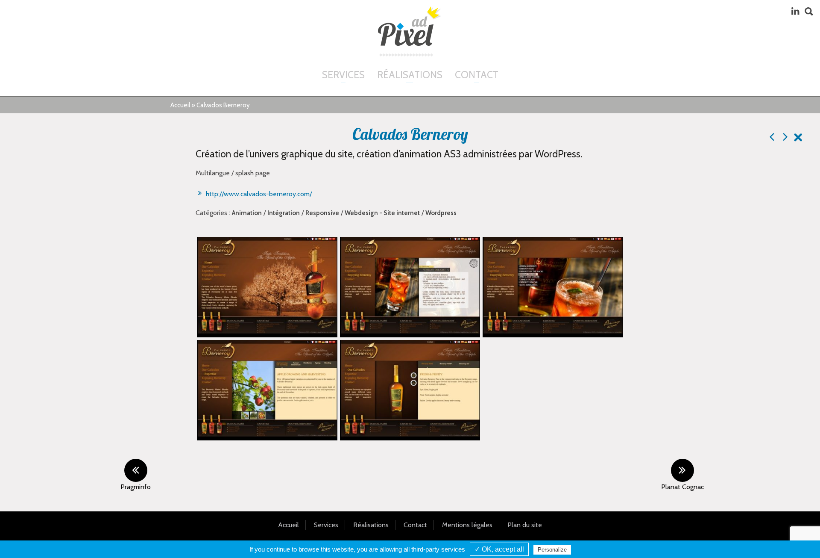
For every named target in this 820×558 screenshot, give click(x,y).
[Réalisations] (798, 138)
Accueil (180, 105)
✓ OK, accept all (499, 549)
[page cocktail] (552, 287)
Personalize (552, 549)
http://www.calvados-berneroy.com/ (258, 194)
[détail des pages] (267, 390)
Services (343, 75)
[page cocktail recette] (410, 287)
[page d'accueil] (267, 287)
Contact (476, 75)
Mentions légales (467, 525)
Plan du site (524, 525)
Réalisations (409, 75)
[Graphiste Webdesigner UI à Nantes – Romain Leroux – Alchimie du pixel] (410, 26)
